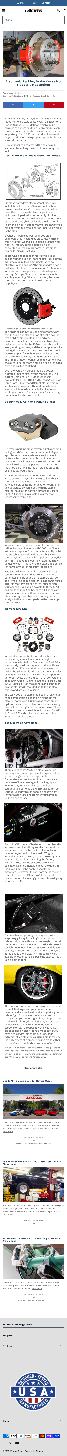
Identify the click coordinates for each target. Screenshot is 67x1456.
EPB (26, 96)
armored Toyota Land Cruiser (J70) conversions (33, 677)
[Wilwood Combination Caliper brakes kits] (33, 307)
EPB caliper (48, 1048)
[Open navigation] (11, 10)
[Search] (61, 20)
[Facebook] (5, 1443)
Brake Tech (22, 1300)
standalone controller (47, 484)
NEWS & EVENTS (40, 3)
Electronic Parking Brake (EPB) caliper (28, 478)
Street (43, 96)
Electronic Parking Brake (13, 96)
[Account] (58, 10)
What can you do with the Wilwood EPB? (27, 1057)
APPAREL (22, 3)
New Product (34, 96)
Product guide (45, 1143)
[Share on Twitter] (33, 105)
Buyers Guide (21, 1143)
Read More (8, 1132)
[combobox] (33, 20)
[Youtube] (17, 1443)
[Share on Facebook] (13, 105)
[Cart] (65, 10)
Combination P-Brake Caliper (31, 376)
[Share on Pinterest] (54, 105)
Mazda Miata (33, 1143)
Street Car (51, 96)
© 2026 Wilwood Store (13, 1451)
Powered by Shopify (34, 1451)
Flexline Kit (32, 1300)
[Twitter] (10, 1443)
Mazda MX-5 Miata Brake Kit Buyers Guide (27, 1081)
